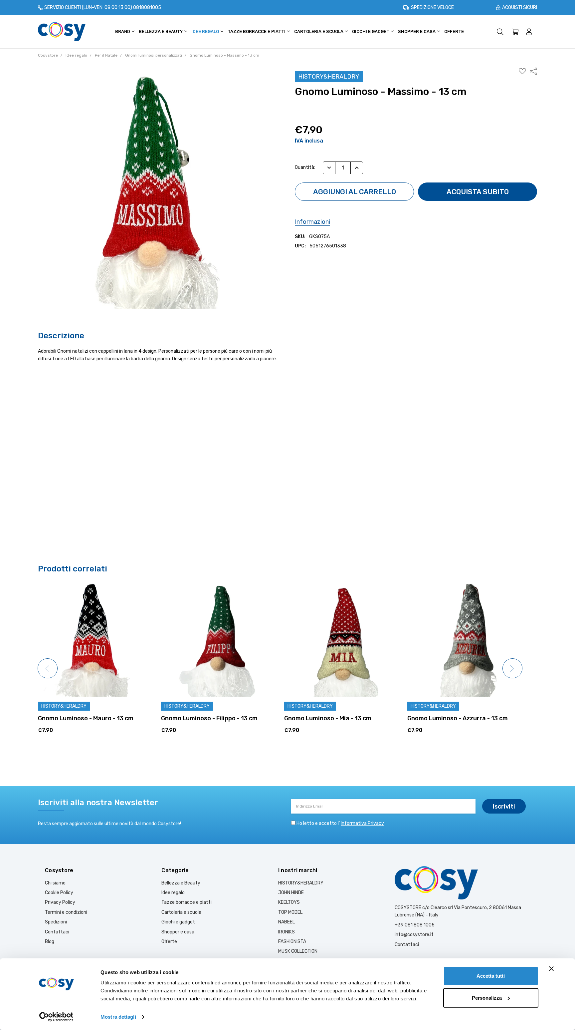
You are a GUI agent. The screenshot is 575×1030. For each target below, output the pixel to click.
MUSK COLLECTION (297, 951)
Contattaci (57, 932)
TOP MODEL (290, 912)
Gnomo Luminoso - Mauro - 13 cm (85, 718)
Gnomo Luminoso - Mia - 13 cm (327, 718)
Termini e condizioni (66, 912)
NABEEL (286, 922)
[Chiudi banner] (551, 968)
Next (512, 668)
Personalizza (487, 997)
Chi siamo (55, 883)
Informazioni (312, 221)
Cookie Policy (59, 892)
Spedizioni (56, 922)
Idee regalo (205, 31)
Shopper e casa (417, 31)
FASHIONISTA (292, 941)
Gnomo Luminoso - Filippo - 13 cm (209, 718)
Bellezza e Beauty (161, 31)
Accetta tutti (491, 976)
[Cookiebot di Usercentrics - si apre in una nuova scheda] (56, 1017)
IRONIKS (286, 932)
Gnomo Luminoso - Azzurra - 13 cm (457, 718)
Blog (49, 941)
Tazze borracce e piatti (257, 31)
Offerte (454, 31)
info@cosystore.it (414, 934)
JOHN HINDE (291, 892)
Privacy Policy (60, 902)
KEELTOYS (289, 902)
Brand (123, 31)
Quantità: (305, 167)
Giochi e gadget (371, 31)
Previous (48, 668)
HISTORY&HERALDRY (300, 883)
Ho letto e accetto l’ (340, 823)
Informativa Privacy (362, 823)
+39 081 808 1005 (415, 925)
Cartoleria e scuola (319, 31)
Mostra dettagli (118, 1017)
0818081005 (147, 7)
